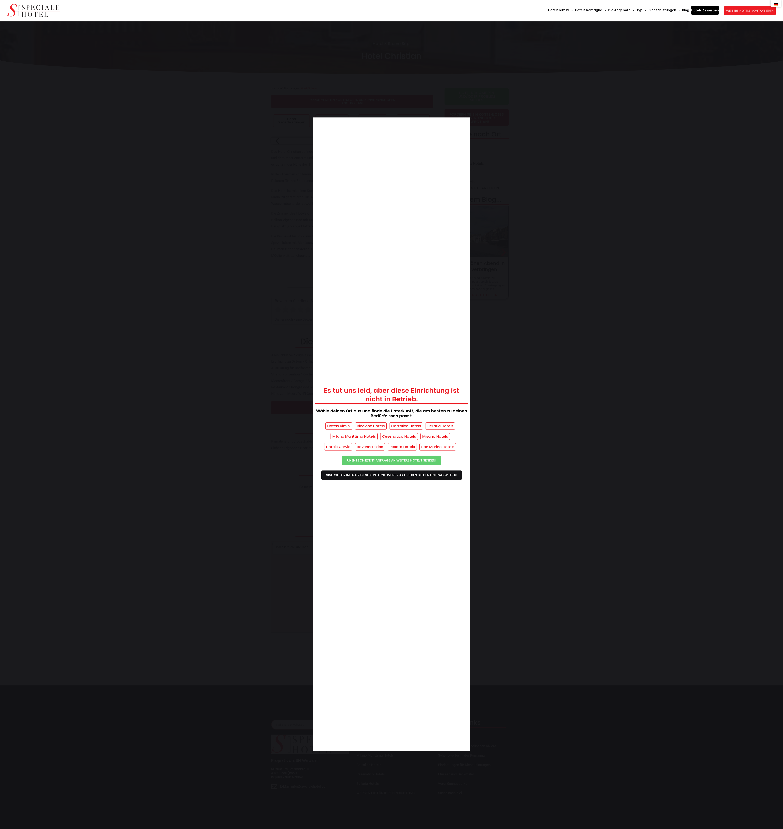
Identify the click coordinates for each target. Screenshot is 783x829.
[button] (571, 10)
